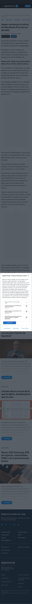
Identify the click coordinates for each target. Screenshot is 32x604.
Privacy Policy (24, 328)
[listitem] (16, 302)
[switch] (26, 306)
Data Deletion (7, 328)
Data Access (16, 328)
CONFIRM (10, 322)
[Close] (28, 275)
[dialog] (16, 302)
